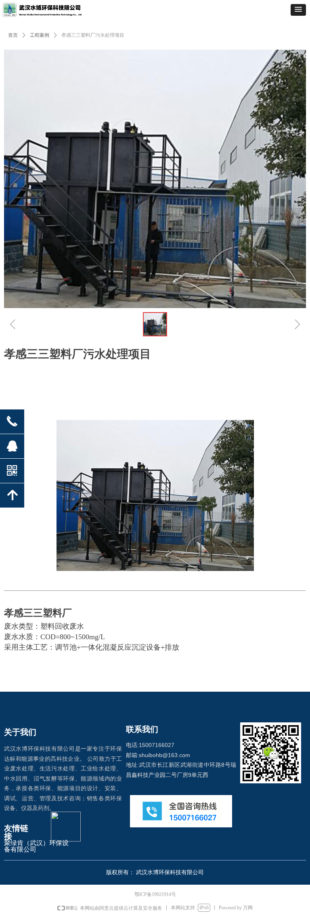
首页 (13, 35)
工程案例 (39, 35)
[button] (298, 10)
